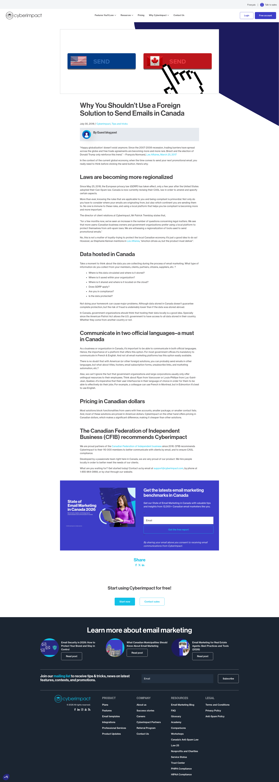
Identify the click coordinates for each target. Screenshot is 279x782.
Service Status (179, 757)
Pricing (141, 15)
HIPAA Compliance (181, 774)
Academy (176, 722)
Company (144, 698)
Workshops (177, 733)
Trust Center (178, 762)
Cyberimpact (103, 123)
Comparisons (178, 728)
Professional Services (114, 728)
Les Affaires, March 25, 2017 (161, 154)
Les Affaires (133, 241)
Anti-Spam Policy (215, 716)
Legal (209, 698)
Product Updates (111, 733)
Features (107, 710)
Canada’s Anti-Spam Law (184, 739)
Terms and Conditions (217, 704)
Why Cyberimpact (158, 15)
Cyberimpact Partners (149, 722)
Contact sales (152, 601)
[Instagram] (82, 710)
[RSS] (89, 710)
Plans (105, 704)
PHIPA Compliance (181, 768)
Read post (71, 656)
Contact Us (179, 15)
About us (141, 704)
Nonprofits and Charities (184, 751)
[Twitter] (139, 565)
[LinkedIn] (143, 565)
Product (109, 698)
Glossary (176, 716)
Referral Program (146, 728)
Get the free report (178, 529)
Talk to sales (271, 4)
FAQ (173, 710)
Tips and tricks (120, 123)
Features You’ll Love (104, 15)
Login (246, 15)
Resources (126, 15)
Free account (265, 15)
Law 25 (175, 745)
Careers (141, 716)
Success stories (145, 710)
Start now (124, 601)
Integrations (108, 722)
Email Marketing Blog (182, 704)
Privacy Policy (213, 710)
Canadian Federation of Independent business (137, 446)
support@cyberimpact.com (168, 468)
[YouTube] (86, 710)
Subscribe (228, 678)
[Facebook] (136, 565)
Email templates (111, 716)
